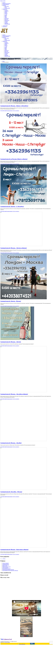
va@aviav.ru (4, 26)
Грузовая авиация (5, 4)
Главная (3, 2)
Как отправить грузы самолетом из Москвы (10, 570)
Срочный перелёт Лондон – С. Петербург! (12, 206)
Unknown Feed (8, 639)
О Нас (6, 7)
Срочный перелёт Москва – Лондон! (10, 341)
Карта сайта (7, 6)
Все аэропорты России (6, 568)
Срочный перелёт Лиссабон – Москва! (11, 491)
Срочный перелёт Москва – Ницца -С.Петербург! (14, 105)
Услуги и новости (16, 110)
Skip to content (2, 0)
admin (5, 110)
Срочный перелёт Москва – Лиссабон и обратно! (14, 394)
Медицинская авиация (6, 3)
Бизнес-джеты (4, 565)
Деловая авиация (9, 110)
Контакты (4, 5)
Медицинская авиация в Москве (8, 569)
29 (3, 558)
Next (4, 558)
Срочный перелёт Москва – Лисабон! (11, 443)
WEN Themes (7, 642)
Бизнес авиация (5, 567)
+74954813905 (5, 25)
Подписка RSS (7, 8)
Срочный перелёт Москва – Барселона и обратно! (14, 549)
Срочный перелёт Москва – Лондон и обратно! (13, 248)
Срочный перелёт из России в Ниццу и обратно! (13, 159)
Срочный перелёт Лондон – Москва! (10, 301)
